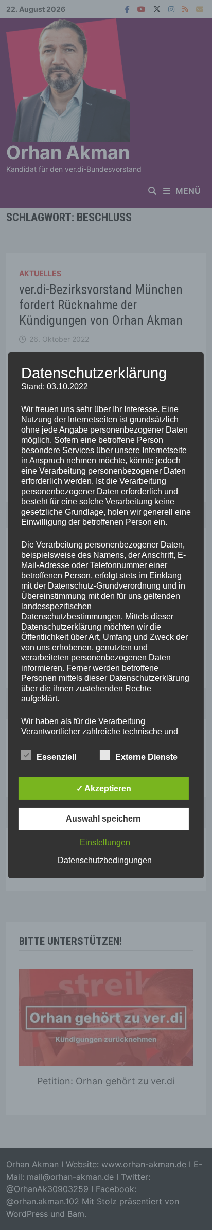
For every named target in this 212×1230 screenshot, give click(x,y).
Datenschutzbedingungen (105, 860)
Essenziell (56, 757)
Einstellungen (105, 842)
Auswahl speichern (103, 818)
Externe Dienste (146, 757)
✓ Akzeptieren (103, 788)
